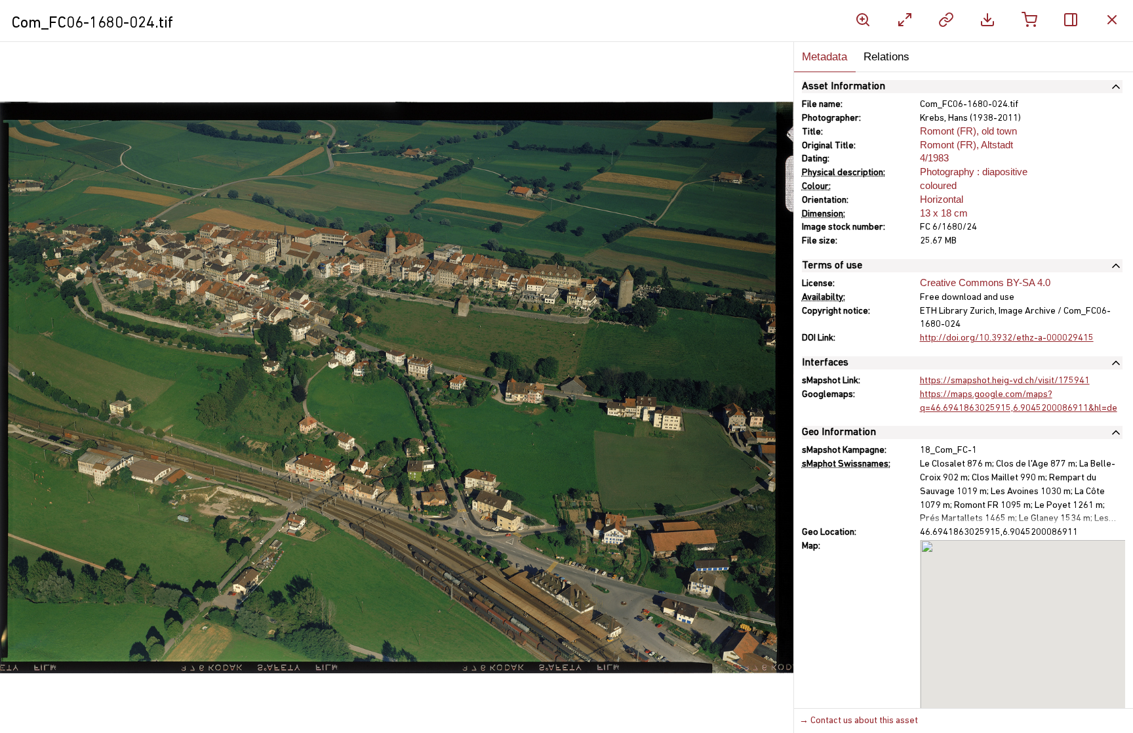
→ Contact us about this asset (858, 721)
